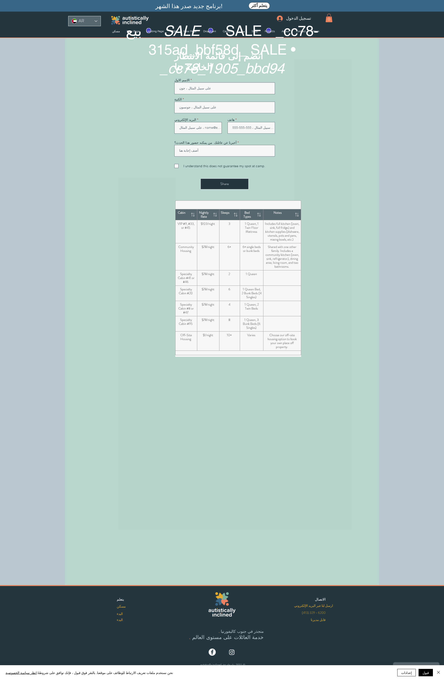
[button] (329, 18)
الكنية (178, 99)
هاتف (231, 119)
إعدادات (406, 672)
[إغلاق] (438, 672)
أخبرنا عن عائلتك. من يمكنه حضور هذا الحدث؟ (205, 142)
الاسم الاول (182, 80)
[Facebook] (212, 652)
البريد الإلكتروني (185, 119)
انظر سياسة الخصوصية (21, 672)
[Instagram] (231, 652)
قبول (425, 672)
